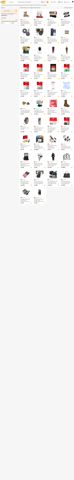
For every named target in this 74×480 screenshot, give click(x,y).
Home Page (3, 5)
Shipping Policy (4, 15)
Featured (70, 7)
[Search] (47, 2)
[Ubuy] (3, 2)
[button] (54, 2)
